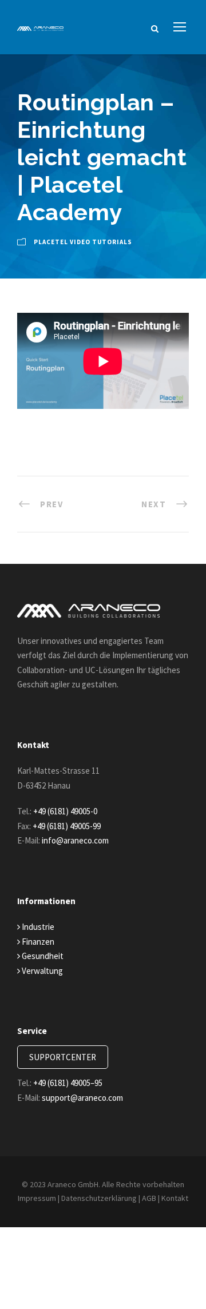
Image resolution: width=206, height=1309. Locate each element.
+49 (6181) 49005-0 (65, 811)
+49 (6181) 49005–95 (67, 1082)
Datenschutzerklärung (99, 1198)
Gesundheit (42, 955)
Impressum (37, 1198)
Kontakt (174, 1198)
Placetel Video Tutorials (83, 242)
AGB (149, 1198)
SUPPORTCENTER (62, 1057)
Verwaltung (41, 970)
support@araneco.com (82, 1097)
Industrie (37, 926)
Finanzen (37, 941)
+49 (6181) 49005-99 (67, 826)
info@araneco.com (75, 840)
